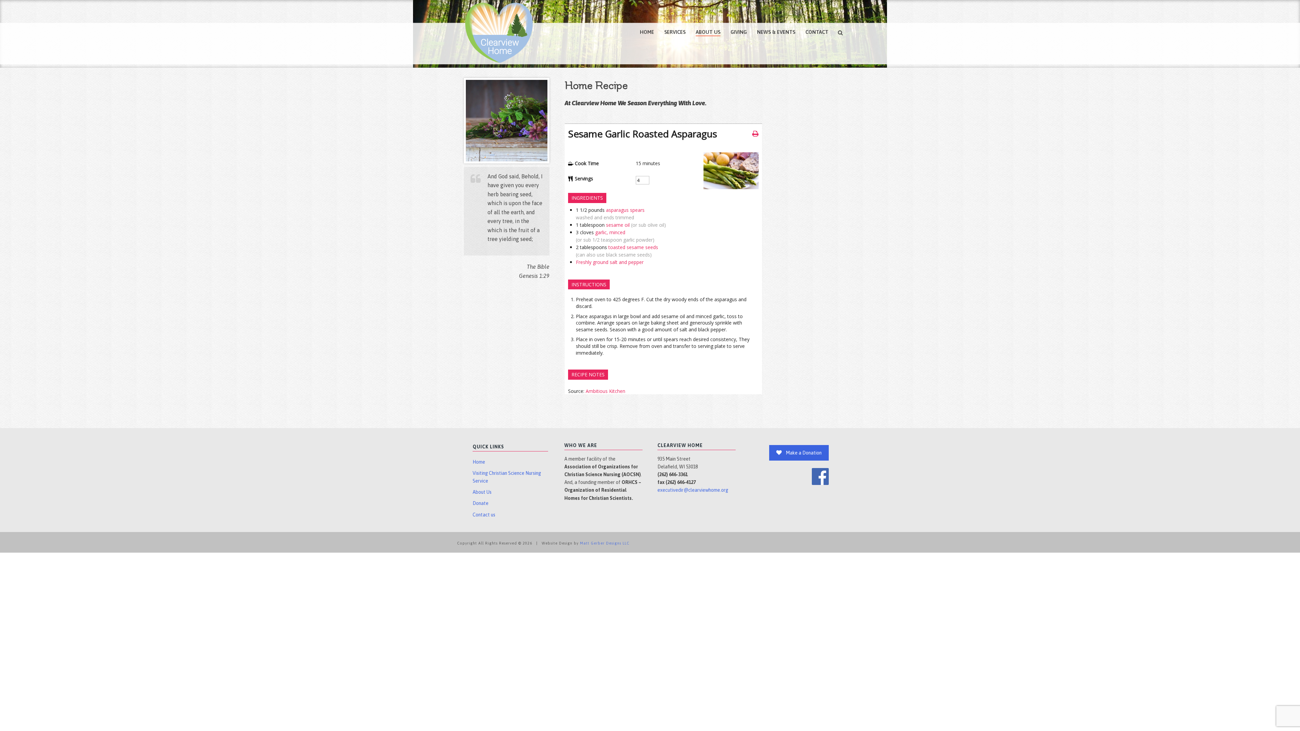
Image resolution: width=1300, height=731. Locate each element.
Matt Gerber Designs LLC (604, 543)
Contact (816, 32)
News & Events (776, 32)
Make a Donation (804, 453)
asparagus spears (625, 210)
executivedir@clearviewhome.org (692, 490)
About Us (708, 32)
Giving (739, 32)
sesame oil (618, 225)
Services (675, 32)
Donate (481, 503)
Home (647, 32)
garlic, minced (610, 232)
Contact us (484, 514)
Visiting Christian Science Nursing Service (507, 477)
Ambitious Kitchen (605, 391)
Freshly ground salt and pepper (610, 262)
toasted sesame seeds (633, 247)
